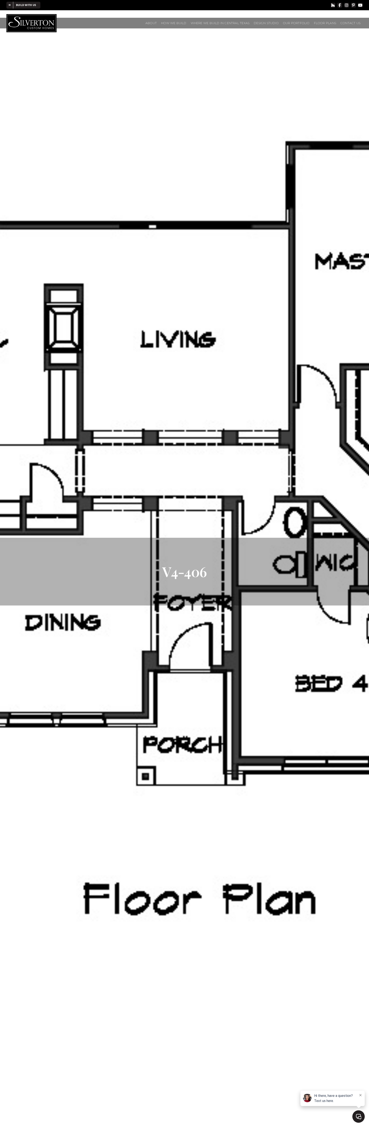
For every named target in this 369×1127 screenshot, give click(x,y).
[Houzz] (333, 5)
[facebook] (339, 5)
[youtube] (360, 5)
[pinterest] (353, 5)
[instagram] (346, 5)
